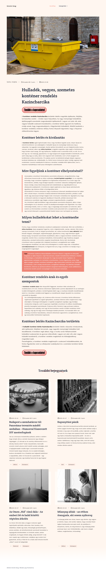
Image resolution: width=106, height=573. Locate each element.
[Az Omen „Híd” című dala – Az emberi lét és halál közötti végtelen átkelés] (29, 485)
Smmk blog (11, 6)
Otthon (15, 464)
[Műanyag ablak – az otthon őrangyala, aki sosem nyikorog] (77, 485)
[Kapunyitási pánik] (77, 396)
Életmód (15, 546)
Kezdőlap (53, 6)
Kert (62, 464)
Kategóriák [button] (62, 6)
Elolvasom (25, 464)
